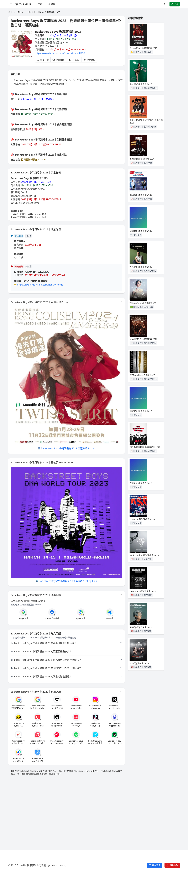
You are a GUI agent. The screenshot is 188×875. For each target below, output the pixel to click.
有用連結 (91, 59)
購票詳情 (60, 59)
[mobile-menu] (11, 4)
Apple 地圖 (80, 618)
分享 (176, 4)
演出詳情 (44, 59)
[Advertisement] (94, 809)
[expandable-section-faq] (121, 633)
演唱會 (51, 4)
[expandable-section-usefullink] (121, 691)
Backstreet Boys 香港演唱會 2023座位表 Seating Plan (68, 581)
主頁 (40, 4)
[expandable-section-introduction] (121, 73)
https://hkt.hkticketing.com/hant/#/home (40, 284)
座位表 (76, 59)
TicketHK (25, 4)
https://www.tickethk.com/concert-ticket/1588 (60, 53)
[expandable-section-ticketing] (121, 228)
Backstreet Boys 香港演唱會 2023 (44, 12)
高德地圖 (110, 618)
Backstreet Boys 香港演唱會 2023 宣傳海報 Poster (68, 448)
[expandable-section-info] (121, 172)
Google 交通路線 (52, 618)
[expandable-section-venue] (121, 594)
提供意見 (156, 865)
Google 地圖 (23, 618)
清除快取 (174, 865)
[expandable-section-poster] (121, 301)
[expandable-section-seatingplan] (121, 462)
